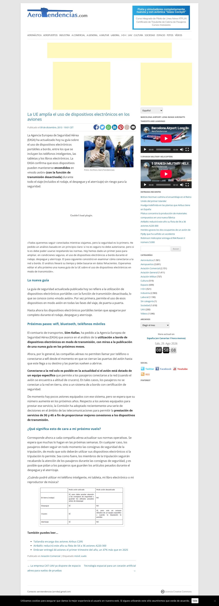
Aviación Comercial (50, 556)
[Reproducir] (145, 149)
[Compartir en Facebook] (96, 129)
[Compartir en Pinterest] (121, 129)
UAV (130, 35)
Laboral (115, 35)
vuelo (84, 556)
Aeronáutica (34, 35)
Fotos (170, 35)
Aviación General (149, 272)
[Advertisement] (109, 50)
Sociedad (150, 35)
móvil (77, 556)
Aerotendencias (57, 13)
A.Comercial (78, 35)
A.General (92, 35)
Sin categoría (147, 301)
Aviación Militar (148, 276)
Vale (195, 600)
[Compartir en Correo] (133, 129)
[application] (166, 138)
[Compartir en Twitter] (103, 129)
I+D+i (123, 35)
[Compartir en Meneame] (127, 129)
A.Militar (104, 35)
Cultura (138, 35)
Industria (64, 35)
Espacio (161, 35)
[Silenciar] (181, 149)
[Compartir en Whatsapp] (109, 129)
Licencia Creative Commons (178, 591)
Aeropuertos (50, 35)
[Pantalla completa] (187, 149)
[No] (214, 601)
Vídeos (178, 35)
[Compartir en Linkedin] (115, 129)
